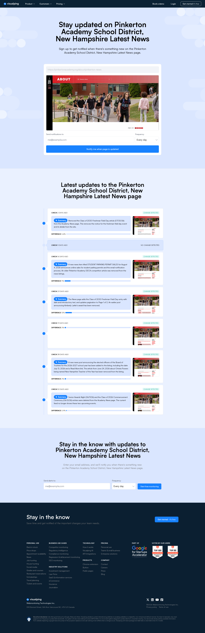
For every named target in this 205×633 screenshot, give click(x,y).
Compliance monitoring (58, 554)
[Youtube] (157, 599)
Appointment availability (36, 554)
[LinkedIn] (152, 599)
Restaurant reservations (36, 574)
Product (28, 4)
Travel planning (33, 580)
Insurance (53, 584)
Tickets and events (34, 583)
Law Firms (53, 574)
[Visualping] (11, 4)
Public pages (88, 571)
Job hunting (32, 560)
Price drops (31, 550)
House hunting (33, 564)
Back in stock (32, 547)
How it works (88, 547)
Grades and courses (35, 570)
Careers (104, 567)
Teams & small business (110, 550)
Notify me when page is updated (102, 149)
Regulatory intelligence (58, 550)
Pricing (59, 4)
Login (173, 4)
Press (103, 571)
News (29, 557)
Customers (44, 4)
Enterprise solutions (109, 554)
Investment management (59, 571)
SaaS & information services (60, 577)
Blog (103, 574)
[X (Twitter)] (147, 599)
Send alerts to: (50, 480)
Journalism (53, 587)
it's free (191, 4)
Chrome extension (90, 564)
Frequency (139, 134)
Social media (32, 567)
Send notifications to (55, 134)
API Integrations (89, 554)
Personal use (106, 547)
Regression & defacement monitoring (64, 557)
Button (86, 567)
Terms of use (163, 607)
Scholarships (32, 577)
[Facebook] (162, 599)
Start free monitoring (149, 486)
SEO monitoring (55, 560)
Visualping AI (88, 550)
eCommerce (54, 581)
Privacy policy (151, 607)
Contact (104, 564)
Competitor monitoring (58, 547)
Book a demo (158, 4)
